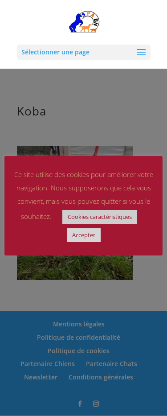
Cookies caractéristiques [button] (100, 217)
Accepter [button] (83, 235)
